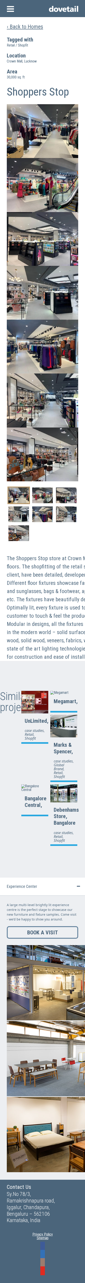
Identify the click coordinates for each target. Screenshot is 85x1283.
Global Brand (59, 766)
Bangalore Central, (35, 801)
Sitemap (43, 1238)
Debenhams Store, (66, 813)
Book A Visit (42, 932)
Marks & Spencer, (63, 748)
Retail (11, 45)
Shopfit (23, 45)
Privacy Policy (42, 1234)
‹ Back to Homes (25, 26)
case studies (34, 730)
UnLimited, (37, 721)
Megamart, (66, 701)
